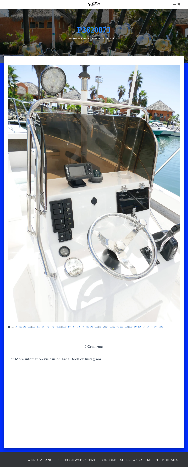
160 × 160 (141, 327)
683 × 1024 (46, 327)
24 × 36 (109, 327)
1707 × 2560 (158, 327)
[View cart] (178, 4)
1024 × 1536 (56, 327)
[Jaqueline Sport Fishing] (94, 4)
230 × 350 (124, 327)
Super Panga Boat (136, 460)
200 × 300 (27, 327)
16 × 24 (102, 327)
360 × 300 (94, 327)
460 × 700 (85, 327)
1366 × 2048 (66, 327)
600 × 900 (133, 327)
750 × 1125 (36, 327)
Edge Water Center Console (90, 460)
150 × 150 (18, 327)
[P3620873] (94, 193)
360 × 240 (76, 327)
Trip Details (167, 460)
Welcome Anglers (43, 460)
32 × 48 (116, 327)
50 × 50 (149, 327)
